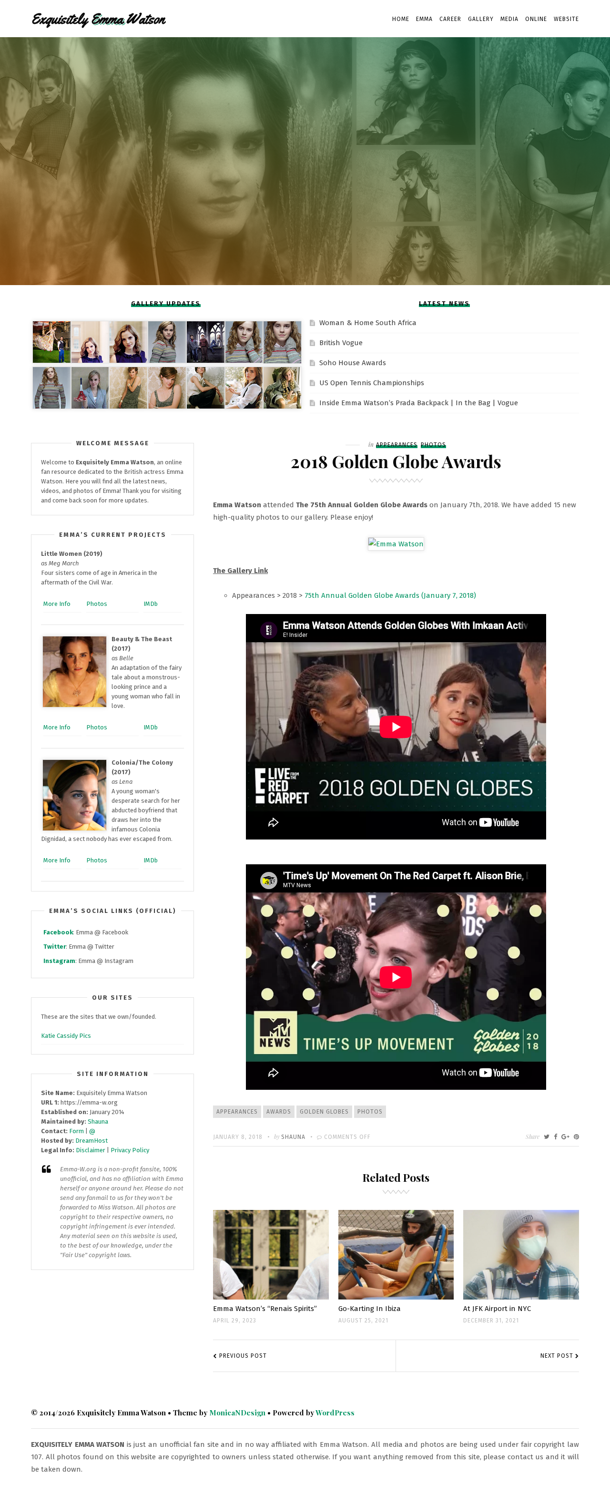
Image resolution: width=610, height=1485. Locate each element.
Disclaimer (90, 1150)
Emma (424, 19)
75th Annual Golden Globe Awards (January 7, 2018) (390, 595)
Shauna (293, 1137)
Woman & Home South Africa (368, 322)
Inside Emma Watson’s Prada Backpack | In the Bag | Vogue (418, 403)
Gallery (481, 19)
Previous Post (243, 1355)
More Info (57, 603)
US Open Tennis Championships (371, 383)
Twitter (54, 946)
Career (450, 19)
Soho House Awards (352, 362)
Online (536, 19)
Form (76, 1131)
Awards (278, 1111)
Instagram (59, 960)
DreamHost (91, 1140)
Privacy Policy (130, 1150)
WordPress (335, 1412)
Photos (433, 444)
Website (566, 19)
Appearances (396, 444)
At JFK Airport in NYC (497, 1308)
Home (400, 19)
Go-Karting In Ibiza (369, 1308)
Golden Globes (324, 1111)
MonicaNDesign (237, 1412)
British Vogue (341, 342)
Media (509, 19)
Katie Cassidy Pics (66, 1035)
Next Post (556, 1355)
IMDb (150, 603)
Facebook (58, 932)
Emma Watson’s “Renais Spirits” (265, 1308)
